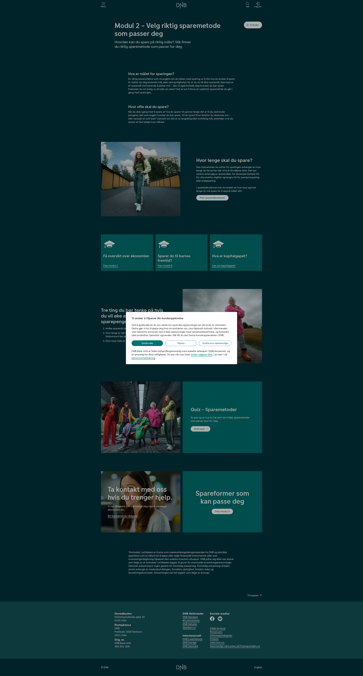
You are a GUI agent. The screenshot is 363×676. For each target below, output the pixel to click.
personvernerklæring (143, 357)
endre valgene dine (201, 354)
